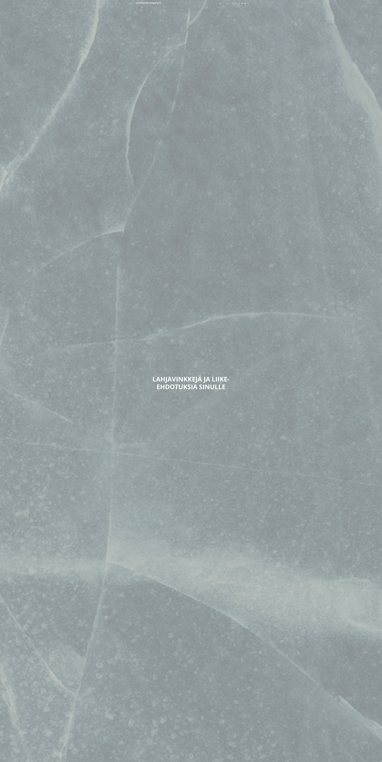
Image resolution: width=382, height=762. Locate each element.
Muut (234, 3)
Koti (220, 3)
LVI (227, 3)
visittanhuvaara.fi (149, 3)
